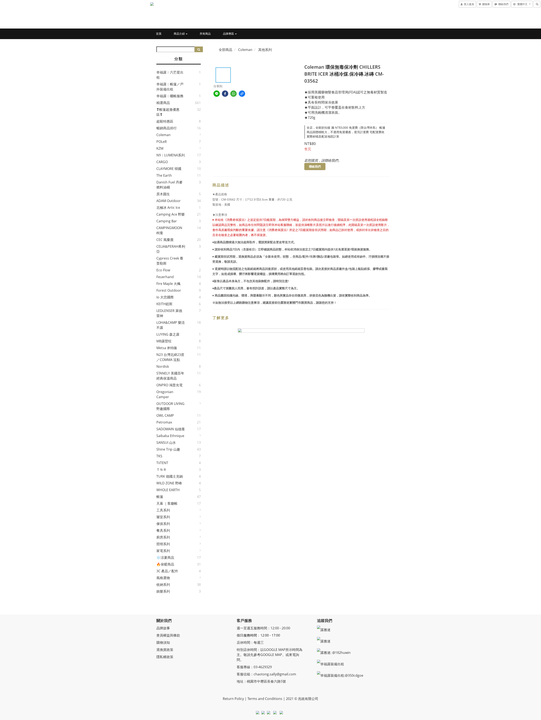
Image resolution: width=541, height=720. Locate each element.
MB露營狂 (164, 341)
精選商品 (163, 102)
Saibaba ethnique (170, 435)
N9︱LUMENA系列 (170, 155)
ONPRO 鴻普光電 (169, 385)
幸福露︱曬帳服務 (169, 96)
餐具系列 (163, 530)
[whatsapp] (233, 93)
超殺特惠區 (164, 121)
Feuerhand (165, 277)
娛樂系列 (163, 591)
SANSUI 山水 (166, 442)
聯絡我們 (315, 166)
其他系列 (265, 49)
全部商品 (225, 49)
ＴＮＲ (161, 469)
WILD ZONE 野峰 (169, 483)
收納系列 (163, 584)
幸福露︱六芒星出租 (169, 75)
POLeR (161, 141)
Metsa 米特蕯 (166, 348)
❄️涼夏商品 (165, 557)
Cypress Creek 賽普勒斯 (169, 261)
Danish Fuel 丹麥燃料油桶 (169, 185)
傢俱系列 (163, 523)
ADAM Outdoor (168, 200)
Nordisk (162, 366)
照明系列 (163, 544)
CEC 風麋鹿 (165, 239)
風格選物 (163, 577)
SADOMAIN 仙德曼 (170, 429)
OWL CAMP (165, 415)
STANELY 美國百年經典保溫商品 (170, 376)
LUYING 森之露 (167, 334)
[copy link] (242, 93)
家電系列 (163, 550)
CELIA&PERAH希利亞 (170, 249)
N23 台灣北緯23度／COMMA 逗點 (170, 357)
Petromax (164, 422)
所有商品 (205, 34)
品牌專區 (229, 34)
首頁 (158, 34)
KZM (159, 148)
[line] (216, 93)
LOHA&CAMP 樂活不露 (170, 325)
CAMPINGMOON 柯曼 (169, 230)
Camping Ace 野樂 (170, 214)
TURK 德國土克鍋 (169, 476)
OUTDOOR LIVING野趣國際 (170, 406)
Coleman (163, 135)
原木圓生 (163, 194)
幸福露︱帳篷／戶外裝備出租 (169, 87)
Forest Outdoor (168, 290)
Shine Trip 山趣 (168, 449)
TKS (159, 456)
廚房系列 (163, 537)
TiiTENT (162, 462)
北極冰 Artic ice (168, 207)
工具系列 (163, 510)
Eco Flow (163, 270)
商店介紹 (179, 34)
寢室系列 (163, 517)
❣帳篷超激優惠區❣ (167, 112)
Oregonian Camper (164, 394)
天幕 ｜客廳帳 (167, 503)
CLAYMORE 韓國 (168, 168)
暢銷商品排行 (166, 128)
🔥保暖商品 (165, 564)
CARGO (162, 162)
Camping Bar (166, 221)
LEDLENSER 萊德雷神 (169, 313)
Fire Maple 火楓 (168, 283)
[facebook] (225, 93)
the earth (164, 175)
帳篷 (159, 496)
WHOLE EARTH (168, 490)
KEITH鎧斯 (164, 304)
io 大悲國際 (165, 297)
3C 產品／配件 (167, 571)
